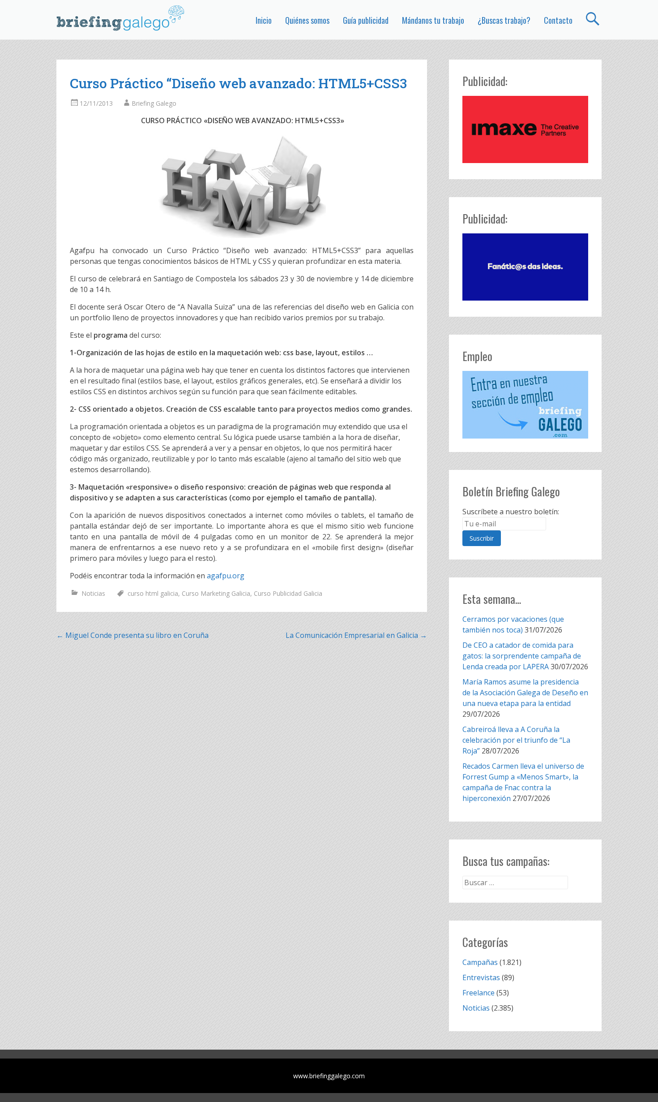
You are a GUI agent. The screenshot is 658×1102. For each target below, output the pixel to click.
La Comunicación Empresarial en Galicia (356, 635)
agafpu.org (225, 576)
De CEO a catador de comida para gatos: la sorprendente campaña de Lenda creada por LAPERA (521, 656)
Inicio (264, 20)
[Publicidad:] (525, 160)
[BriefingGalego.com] (120, 17)
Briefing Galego (154, 103)
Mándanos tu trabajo (433, 20)
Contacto (558, 20)
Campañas (480, 962)
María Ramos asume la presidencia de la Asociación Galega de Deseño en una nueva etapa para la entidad (525, 692)
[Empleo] (525, 405)
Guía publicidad (366, 20)
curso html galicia (153, 593)
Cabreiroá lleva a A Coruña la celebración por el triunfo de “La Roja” (516, 740)
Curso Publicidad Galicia (288, 593)
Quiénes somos (307, 20)
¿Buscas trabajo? (504, 20)
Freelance (478, 993)
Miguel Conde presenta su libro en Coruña (132, 635)
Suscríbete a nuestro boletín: (510, 512)
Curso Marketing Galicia (216, 593)
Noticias (93, 593)
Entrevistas (481, 977)
